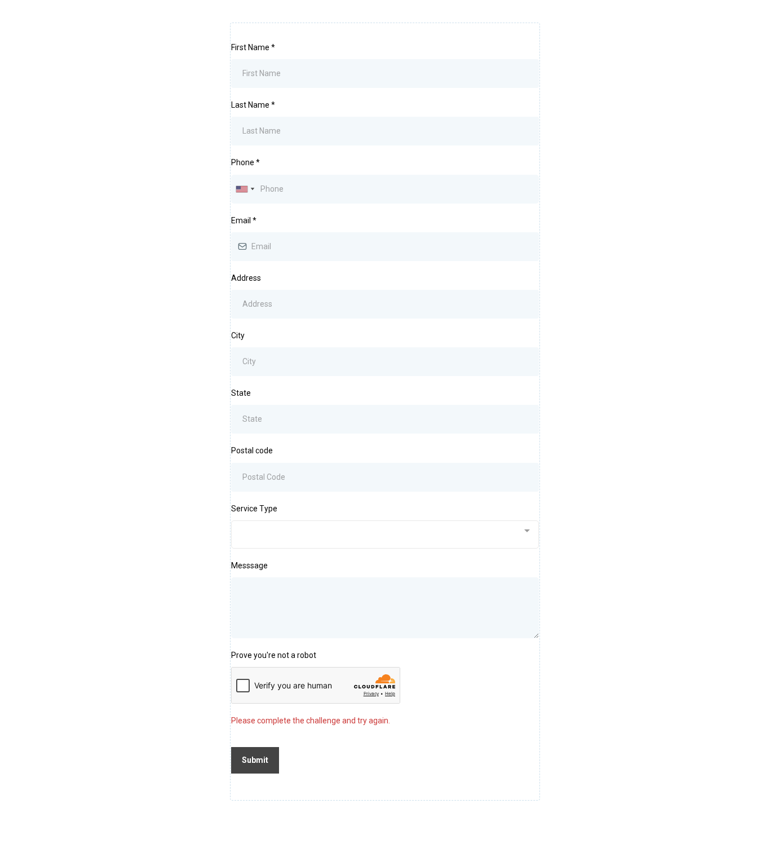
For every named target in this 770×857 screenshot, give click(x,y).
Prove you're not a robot (273, 655)
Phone (245, 162)
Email (243, 220)
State (241, 392)
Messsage (249, 565)
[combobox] (245, 189)
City (238, 335)
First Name (253, 47)
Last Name (253, 104)
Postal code (252, 450)
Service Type (254, 508)
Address (246, 277)
